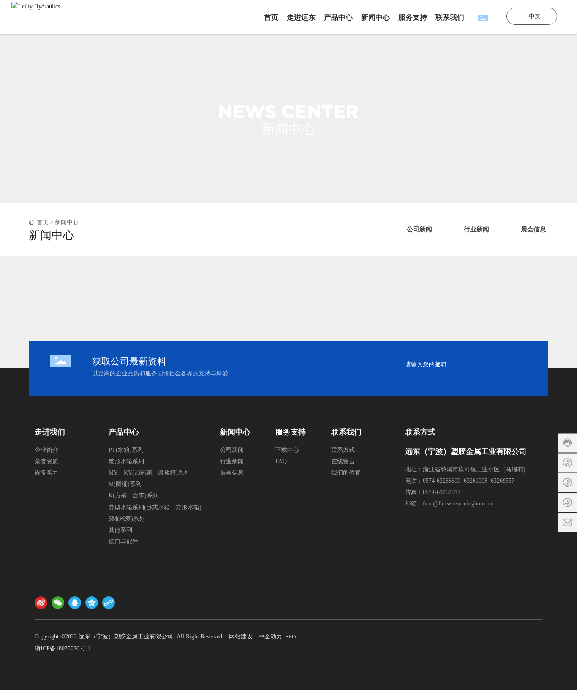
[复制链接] (108, 602)
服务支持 (290, 432)
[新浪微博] (41, 602)
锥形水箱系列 (126, 461)
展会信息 (232, 473)
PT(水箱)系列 (126, 450)
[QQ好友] (74, 602)
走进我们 (50, 432)
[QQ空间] (91, 602)
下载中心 (287, 450)
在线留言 (343, 461)
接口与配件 (123, 541)
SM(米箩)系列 (127, 519)
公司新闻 (232, 450)
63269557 (502, 481)
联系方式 (343, 450)
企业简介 (46, 450)
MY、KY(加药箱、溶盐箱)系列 (149, 473)
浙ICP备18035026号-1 (62, 648)
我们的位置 (346, 473)
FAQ (281, 461)
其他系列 (120, 530)
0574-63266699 (441, 481)
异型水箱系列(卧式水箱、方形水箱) (155, 507)
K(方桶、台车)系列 (133, 495)
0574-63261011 (441, 492)
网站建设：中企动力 (255, 636)
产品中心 (124, 432)
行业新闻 (232, 461)
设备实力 (46, 473)
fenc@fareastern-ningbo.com (457, 503)
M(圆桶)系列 (125, 484)
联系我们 (346, 432)
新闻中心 (235, 432)
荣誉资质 (46, 461)
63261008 (475, 481)
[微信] (58, 602)
